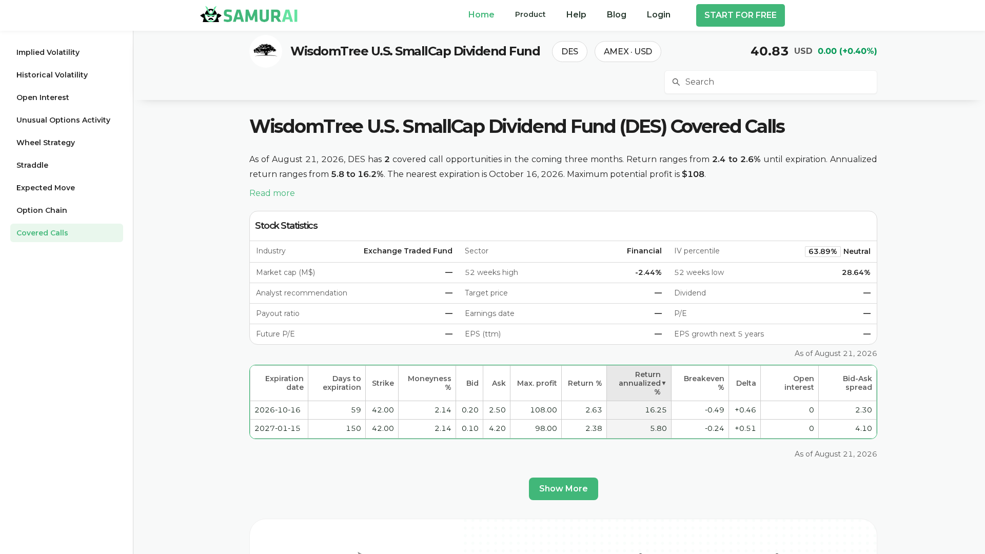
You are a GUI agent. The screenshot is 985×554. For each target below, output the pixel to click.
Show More (563, 488)
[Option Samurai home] (249, 14)
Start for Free (740, 15)
